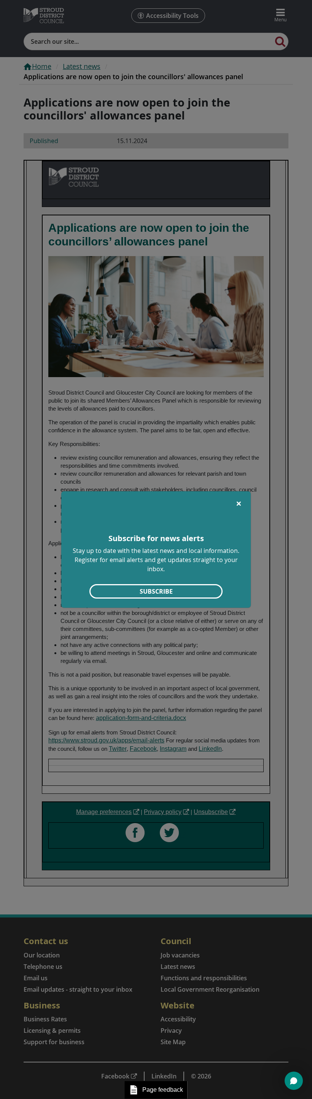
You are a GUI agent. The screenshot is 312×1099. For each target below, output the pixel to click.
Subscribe (156, 591)
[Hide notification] (238, 503)
